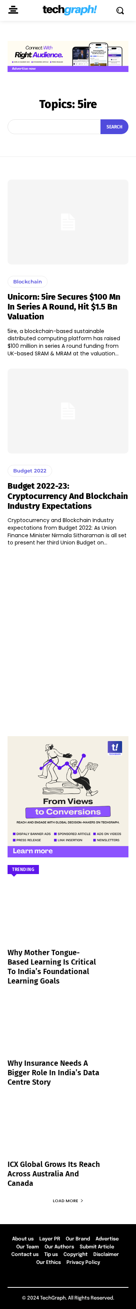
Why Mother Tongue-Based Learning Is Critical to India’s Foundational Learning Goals (52, 966)
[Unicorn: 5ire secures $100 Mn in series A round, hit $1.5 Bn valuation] (68, 222)
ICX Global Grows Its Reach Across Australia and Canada (54, 1174)
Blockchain (27, 281)
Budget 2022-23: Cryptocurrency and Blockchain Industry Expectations (68, 496)
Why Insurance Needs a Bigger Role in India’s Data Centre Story (53, 1073)
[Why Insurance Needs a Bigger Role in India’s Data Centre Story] (68, 1031)
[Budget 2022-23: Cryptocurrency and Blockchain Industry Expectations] (68, 411)
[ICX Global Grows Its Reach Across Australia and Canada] (68, 1132)
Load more (65, 1201)
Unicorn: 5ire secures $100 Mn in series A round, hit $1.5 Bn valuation (64, 307)
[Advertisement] (68, 637)
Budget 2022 (29, 471)
